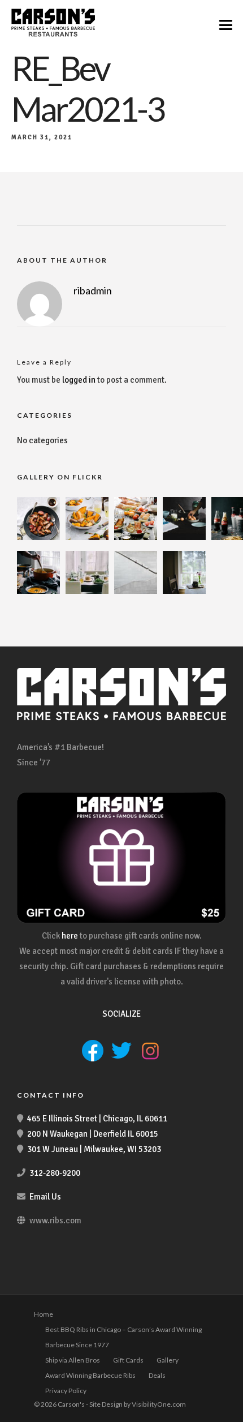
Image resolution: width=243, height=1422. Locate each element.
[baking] (184, 537)
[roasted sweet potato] (87, 537)
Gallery (168, 1360)
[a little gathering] (87, 591)
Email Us (45, 1197)
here (70, 936)
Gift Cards (128, 1360)
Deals (157, 1375)
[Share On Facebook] (27, 1398)
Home (43, 1314)
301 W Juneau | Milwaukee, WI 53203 (94, 1149)
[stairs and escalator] (135, 591)
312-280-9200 (54, 1173)
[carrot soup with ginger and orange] (38, 591)
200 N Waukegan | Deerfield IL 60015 (92, 1134)
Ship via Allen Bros (72, 1360)
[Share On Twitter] (45, 1398)
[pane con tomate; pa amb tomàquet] (135, 537)
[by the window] (184, 591)
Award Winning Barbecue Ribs (90, 1375)
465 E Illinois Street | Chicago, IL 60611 (97, 1118)
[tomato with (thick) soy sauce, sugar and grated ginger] (38, 537)
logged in (79, 380)
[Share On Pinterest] (62, 1398)
